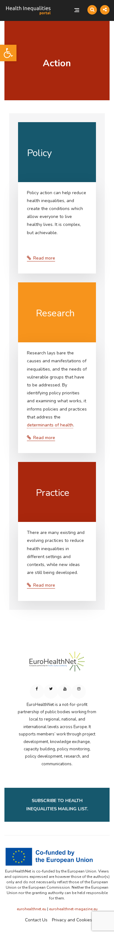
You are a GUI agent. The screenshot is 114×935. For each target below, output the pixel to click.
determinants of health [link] (50, 425)
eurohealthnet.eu (31, 909)
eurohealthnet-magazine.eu (73, 909)
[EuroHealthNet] (57, 664)
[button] (8, 53)
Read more (44, 258)
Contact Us (36, 920)
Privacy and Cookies (72, 920)
